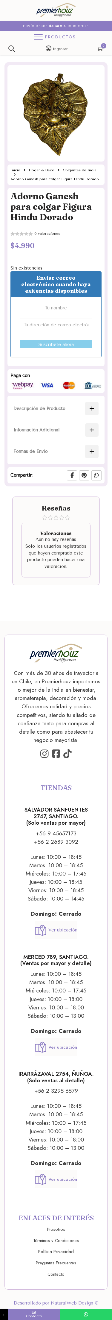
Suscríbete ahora (56, 344)
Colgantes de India (79, 170)
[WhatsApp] (96, 475)
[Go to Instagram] (44, 754)
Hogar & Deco (41, 170)
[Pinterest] (84, 475)
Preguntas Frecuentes (56, 1263)
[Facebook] (72, 475)
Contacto (56, 1274)
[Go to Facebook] (56, 754)
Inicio (15, 170)
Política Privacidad (56, 1251)
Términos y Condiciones (56, 1240)
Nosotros (56, 1229)
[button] (96, 73)
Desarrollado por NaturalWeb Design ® (56, 1303)
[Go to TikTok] (67, 754)
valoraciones (47, 233)
